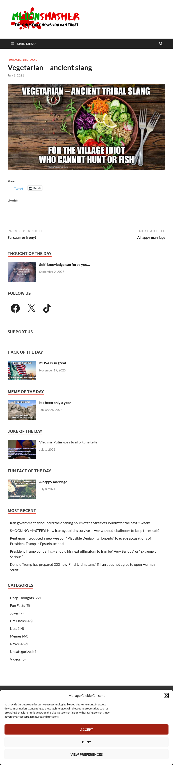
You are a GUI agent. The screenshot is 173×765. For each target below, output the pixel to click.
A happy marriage (53, 482)
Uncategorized (21, 651)
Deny (86, 742)
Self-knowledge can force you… (64, 264)
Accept (86, 730)
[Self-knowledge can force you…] (22, 265)
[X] (31, 308)
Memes (15, 636)
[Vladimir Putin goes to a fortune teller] (22, 442)
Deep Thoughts (22, 598)
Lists (13, 628)
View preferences (87, 754)
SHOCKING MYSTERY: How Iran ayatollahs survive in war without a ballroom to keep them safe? (84, 530)
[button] (166, 695)
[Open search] (160, 44)
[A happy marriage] (22, 482)
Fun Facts (14, 59)
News (14, 644)
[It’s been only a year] (22, 403)
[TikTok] (47, 308)
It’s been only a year (55, 402)
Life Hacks (30, 59)
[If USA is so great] (22, 363)
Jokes (14, 613)
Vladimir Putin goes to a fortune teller (69, 442)
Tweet (18, 188)
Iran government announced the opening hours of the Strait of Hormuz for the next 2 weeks (80, 523)
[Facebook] (15, 308)
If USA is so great (52, 363)
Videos (15, 659)
